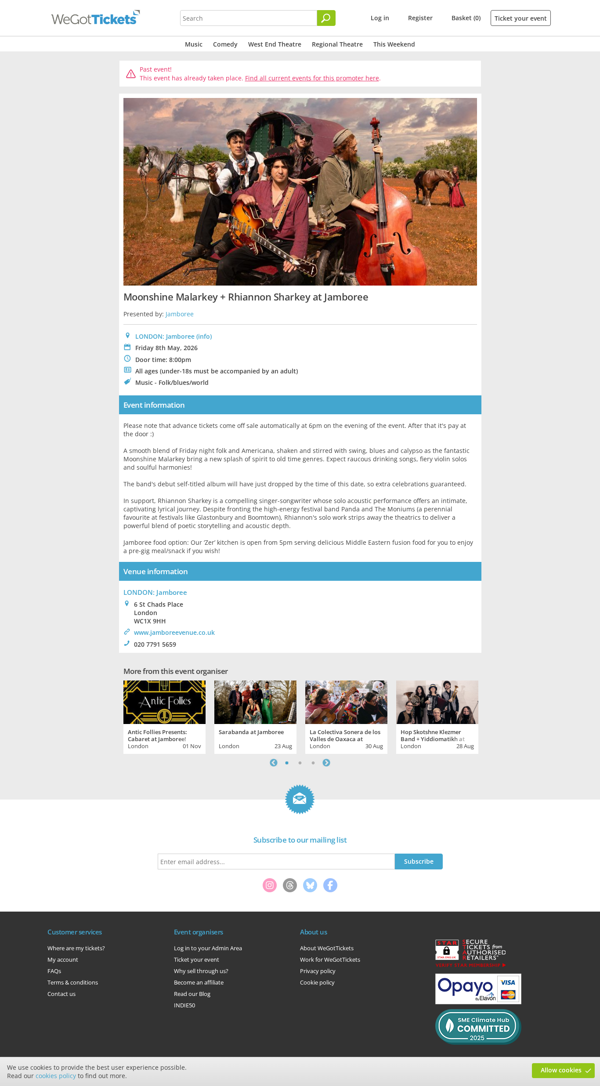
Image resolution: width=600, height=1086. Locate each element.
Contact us (61, 994)
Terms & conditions (72, 982)
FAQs (54, 971)
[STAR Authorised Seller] (470, 966)
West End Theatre (274, 44)
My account (62, 959)
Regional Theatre (337, 44)
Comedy (225, 44)
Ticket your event (521, 18)
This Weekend (394, 44)
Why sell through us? (201, 971)
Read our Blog (192, 994)
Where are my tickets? (76, 948)
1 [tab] (286, 762)
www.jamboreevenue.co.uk (174, 632)
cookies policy (56, 1076)
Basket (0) (466, 18)
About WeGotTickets (327, 948)
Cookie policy (317, 982)
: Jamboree (155, 592)
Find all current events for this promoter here (312, 78)
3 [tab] (313, 762)
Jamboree (180, 314)
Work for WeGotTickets (330, 959)
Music (193, 44)
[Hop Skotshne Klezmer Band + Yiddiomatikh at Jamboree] (437, 701)
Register (420, 18)
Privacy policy (318, 971)
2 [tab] (300, 762)
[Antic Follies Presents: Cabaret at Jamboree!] (164, 701)
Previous (273, 762)
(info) (204, 336)
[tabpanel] (164, 716)
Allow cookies (561, 1070)
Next (326, 762)
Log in (380, 18)
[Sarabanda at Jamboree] (255, 701)
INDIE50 (184, 1005)
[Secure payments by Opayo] (478, 1002)
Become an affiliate (199, 982)
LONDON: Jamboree (165, 336)
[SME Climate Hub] (478, 1042)
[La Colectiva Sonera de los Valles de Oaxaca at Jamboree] (346, 701)
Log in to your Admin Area (208, 948)
